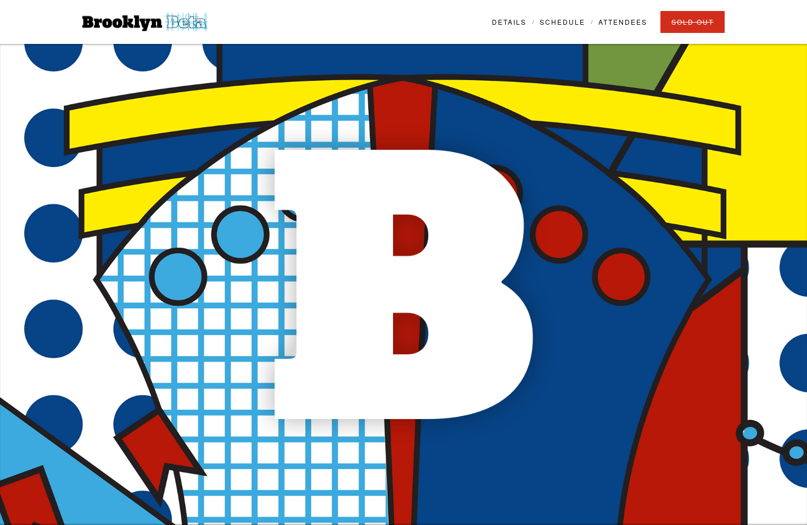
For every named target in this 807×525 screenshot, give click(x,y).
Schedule (562, 21)
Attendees (622, 21)
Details (509, 21)
